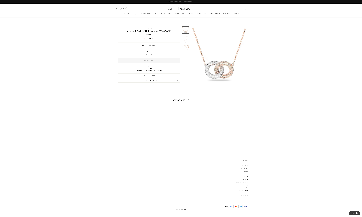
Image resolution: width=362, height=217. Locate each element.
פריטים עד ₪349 (146, 14)
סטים (155, 14)
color (148, 45)
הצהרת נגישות (244, 196)
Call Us (353, 213)
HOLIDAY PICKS (215, 14)
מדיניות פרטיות (244, 165)
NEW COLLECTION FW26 (231, 14)
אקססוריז (162, 14)
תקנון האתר (245, 160)
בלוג (247, 187)
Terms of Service (243, 190)
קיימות (246, 185)
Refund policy (244, 193)
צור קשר (246, 176)
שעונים (170, 14)
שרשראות (191, 14)
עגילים (183, 14)
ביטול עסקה (245, 171)
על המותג (245, 179)
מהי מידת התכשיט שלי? (148, 80)
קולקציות (135, 14)
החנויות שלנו (126, 14)
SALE (205, 14)
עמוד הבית (149, 28)
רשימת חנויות (244, 174)
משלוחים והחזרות (149, 75)
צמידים (199, 14)
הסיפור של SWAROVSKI (242, 182)
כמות (149, 51)
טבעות (177, 14)
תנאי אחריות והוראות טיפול (241, 163)
